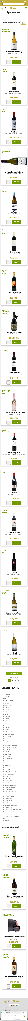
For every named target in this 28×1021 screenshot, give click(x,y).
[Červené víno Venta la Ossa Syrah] (14, 290)
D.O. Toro (6, 714)
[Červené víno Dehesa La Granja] (14, 250)
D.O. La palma (7, 756)
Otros (4, 818)
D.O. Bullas (6, 729)
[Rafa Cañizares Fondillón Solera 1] (14, 934)
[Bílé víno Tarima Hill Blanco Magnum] (14, 894)
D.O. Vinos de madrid (9, 812)
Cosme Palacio (4, 70)
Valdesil (4, 631)
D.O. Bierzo (6, 727)
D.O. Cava (6, 738)
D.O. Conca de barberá (9, 743)
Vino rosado (6, 696)
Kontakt (6, 1007)
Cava (4, 698)
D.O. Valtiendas (7, 807)
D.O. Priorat (6, 778)
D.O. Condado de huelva (10, 745)
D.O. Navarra (6, 769)
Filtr (24, 23)
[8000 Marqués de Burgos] (14, 330)
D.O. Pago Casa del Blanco (10, 772)
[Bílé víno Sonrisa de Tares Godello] (14, 611)
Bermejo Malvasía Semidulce (6, 835)
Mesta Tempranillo (6, 431)
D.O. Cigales (6, 741)
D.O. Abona (6, 716)
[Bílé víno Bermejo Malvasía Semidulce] (14, 854)
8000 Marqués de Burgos (6, 311)
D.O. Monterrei (7, 765)
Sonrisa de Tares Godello (5, 592)
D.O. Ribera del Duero (9, 701)
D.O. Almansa (7, 723)
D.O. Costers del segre (9, 747)
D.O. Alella (6, 718)
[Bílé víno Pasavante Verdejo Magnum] (14, 975)
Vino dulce (6, 820)
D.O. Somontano (7, 712)
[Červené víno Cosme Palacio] (14, 90)
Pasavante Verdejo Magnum (6, 955)
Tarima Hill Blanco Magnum (6, 875)
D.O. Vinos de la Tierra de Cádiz (12, 809)
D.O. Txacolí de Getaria (9, 792)
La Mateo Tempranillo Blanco (6, 151)
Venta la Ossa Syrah (4, 271)
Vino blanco (6, 694)
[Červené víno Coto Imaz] (14, 130)
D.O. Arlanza (6, 725)
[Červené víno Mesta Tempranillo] (14, 451)
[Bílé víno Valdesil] (14, 651)
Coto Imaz (3, 110)
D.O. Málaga (6, 760)
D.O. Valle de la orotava (10, 805)
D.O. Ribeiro (6, 707)
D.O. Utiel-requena (8, 796)
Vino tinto (6, 692)
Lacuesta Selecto (5, 511)
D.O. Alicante (7, 721)
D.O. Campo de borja (9, 734)
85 (18, 680)
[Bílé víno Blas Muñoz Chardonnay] (14, 50)
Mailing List (7, 1010)
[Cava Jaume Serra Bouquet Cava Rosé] (14, 411)
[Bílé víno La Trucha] (14, 210)
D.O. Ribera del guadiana (10, 785)
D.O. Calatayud (7, 732)
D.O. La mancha (7, 754)
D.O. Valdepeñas (7, 800)
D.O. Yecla (6, 814)
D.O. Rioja (6, 703)
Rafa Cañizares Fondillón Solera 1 (8, 915)
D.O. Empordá (7, 749)
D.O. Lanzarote (7, 758)
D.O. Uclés (6, 794)
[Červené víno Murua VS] (14, 571)
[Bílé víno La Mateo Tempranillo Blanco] (14, 170)
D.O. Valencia (7, 803)
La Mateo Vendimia (5, 351)
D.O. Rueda (6, 709)
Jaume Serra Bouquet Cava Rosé (6, 392)
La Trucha (4, 190)
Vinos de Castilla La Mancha (11, 816)
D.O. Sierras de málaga (9, 787)
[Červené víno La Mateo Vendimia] (14, 370)
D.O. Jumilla (6, 752)
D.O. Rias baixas (7, 780)
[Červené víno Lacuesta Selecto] (14, 531)
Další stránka (14, 677)
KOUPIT (16, 61)
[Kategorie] (26, 8)
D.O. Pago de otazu (8, 774)
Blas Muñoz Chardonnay (6, 30)
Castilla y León (7, 705)
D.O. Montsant (7, 767)
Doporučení (7, 1009)
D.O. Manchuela (7, 763)
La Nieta (3, 471)
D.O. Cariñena (7, 736)
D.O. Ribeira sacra (8, 783)
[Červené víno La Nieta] (14, 491)
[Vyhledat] (25, 4)
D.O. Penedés (7, 776)
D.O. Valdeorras (7, 798)
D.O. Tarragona (7, 789)
